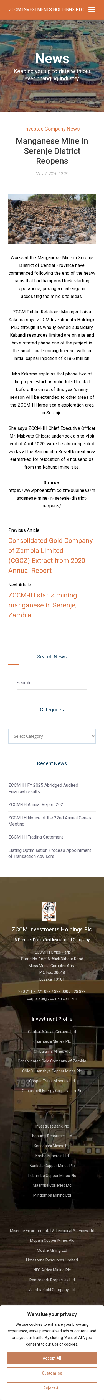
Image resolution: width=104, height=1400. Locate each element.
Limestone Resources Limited (52, 1260)
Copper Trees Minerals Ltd (52, 1081)
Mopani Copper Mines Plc (52, 1240)
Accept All (52, 1358)
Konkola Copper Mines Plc (52, 1165)
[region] (52, 1352)
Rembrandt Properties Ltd (52, 1280)
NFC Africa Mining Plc (52, 1270)
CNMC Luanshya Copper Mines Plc (52, 1071)
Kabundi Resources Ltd (52, 1136)
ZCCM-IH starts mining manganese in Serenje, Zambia (42, 605)
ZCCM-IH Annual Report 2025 (37, 804)
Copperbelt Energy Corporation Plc (52, 1091)
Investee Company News (52, 129)
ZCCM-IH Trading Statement (35, 837)
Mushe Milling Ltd (52, 1250)
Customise (52, 1373)
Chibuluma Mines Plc (52, 1051)
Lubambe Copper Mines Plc (52, 1175)
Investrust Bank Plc (52, 1126)
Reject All (52, 1388)
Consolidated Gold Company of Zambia (52, 1061)
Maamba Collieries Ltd (52, 1185)
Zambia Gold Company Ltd (52, 1289)
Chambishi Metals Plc (52, 1041)
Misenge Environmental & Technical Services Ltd (52, 1230)
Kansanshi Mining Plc (52, 1146)
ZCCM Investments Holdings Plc (46, 9)
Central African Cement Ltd (52, 1031)
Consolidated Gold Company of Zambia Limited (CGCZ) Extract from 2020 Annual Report (50, 555)
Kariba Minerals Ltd (52, 1156)
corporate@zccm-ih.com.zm (52, 998)
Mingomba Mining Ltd (52, 1195)
